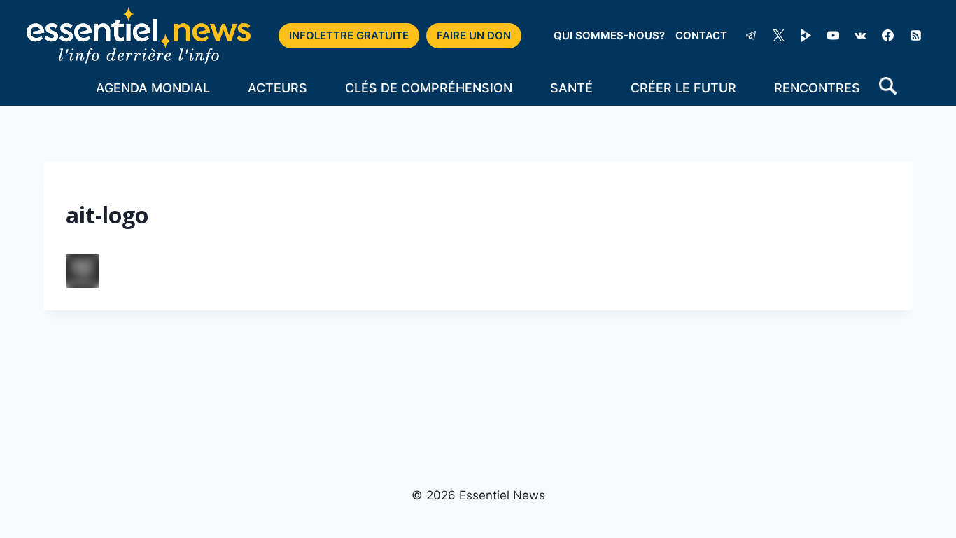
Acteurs (277, 88)
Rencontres (817, 88)
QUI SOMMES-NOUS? (609, 35)
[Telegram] (751, 36)
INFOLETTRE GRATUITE (349, 35)
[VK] (861, 36)
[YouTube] (833, 36)
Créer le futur (683, 88)
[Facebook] (888, 36)
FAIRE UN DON (474, 35)
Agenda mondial (153, 88)
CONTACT (701, 35)
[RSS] (915, 36)
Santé (571, 88)
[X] (779, 36)
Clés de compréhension (428, 88)
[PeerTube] (806, 36)
